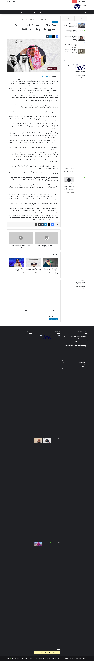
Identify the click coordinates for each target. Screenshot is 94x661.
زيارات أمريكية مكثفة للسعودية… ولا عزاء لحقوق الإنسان (71, 44)
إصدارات (78, 12)
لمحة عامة (28, 12)
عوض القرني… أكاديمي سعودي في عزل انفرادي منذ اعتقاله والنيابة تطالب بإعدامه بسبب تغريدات (80, 74)
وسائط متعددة (66, 12)
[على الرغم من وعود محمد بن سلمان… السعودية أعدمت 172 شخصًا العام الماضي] (16, 262)
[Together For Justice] (80, 6)
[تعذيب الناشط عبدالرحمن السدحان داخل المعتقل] (81, 32)
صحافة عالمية (47, 19)
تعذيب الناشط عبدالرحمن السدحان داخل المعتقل (71, 31)
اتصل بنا (40, 12)
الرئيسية (84, 12)
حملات (59, 12)
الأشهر (80, 19)
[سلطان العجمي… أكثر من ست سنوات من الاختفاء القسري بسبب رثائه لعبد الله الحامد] (47, 593)
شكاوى (35, 12)
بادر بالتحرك (46, 12)
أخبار (73, 12)
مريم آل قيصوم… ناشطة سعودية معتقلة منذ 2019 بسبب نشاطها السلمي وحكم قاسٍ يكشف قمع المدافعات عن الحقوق (69, 187)
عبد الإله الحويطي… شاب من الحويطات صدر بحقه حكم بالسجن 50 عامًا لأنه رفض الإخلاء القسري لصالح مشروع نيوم (80, 284)
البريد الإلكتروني (54, 310)
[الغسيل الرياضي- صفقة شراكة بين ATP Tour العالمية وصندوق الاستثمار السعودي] (33, 262)
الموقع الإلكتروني (29, 310)
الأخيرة (68, 19)
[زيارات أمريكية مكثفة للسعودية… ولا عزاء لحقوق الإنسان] (81, 44)
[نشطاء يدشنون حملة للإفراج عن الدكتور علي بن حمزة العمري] (81, 38)
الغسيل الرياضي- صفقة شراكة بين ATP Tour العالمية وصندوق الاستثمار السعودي (33, 269)
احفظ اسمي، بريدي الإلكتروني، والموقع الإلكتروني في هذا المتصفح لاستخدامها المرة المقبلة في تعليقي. (35, 316)
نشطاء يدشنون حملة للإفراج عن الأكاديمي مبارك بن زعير (71, 50)
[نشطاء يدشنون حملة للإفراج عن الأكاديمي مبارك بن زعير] (81, 51)
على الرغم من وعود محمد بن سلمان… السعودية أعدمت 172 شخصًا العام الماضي (17, 269)
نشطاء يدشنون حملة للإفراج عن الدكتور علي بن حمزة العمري (71, 37)
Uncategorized (83, 354)
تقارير (84, 360)
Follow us (58, 648)
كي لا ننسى (53, 12)
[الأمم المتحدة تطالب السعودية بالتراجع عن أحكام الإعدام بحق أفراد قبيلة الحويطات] (81, 25)
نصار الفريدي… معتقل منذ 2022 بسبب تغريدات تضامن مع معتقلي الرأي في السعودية (69, 171)
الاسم (56, 304)
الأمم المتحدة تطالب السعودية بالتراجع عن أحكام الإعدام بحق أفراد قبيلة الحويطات (70, 25)
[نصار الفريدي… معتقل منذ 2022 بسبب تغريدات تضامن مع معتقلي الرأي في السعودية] (69, 115)
